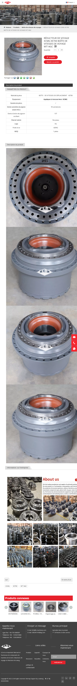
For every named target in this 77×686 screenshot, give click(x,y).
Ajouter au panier (53, 62)
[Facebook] (63, 678)
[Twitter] (70, 678)
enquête (52, 57)
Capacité (37, 652)
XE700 (15, 586)
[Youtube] (74, 678)
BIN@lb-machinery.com (39, 630)
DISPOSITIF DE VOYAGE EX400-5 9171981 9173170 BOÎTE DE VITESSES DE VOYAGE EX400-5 (51, 614)
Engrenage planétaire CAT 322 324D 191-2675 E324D (26, 614)
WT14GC (24, 586)
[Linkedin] (66, 678)
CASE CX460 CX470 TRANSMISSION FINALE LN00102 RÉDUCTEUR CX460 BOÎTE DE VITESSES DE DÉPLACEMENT (38, 614)
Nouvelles (37, 659)
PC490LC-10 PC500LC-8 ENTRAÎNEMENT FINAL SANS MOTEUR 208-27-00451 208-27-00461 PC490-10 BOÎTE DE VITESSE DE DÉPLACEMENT (13, 614)
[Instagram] (63, 681)
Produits (28, 652)
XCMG (7, 586)
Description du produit (14, 85)
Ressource (29, 659)
